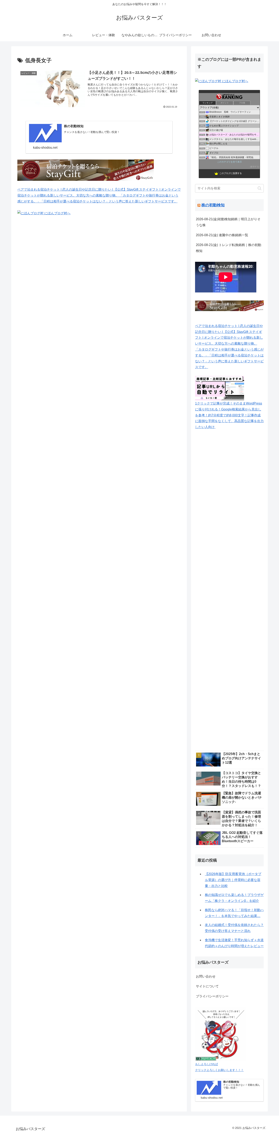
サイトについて (207, 986)
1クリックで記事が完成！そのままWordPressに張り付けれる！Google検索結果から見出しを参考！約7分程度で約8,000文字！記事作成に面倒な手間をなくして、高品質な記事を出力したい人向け (229, 414)
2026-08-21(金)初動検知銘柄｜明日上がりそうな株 (228, 222)
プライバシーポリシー (212, 996)
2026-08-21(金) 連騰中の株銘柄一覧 (222, 235)
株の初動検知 (213, 205)
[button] (259, 188)
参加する (255, 166)
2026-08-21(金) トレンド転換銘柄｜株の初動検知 (228, 248)
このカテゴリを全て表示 (229, 162)
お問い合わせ (205, 976)
